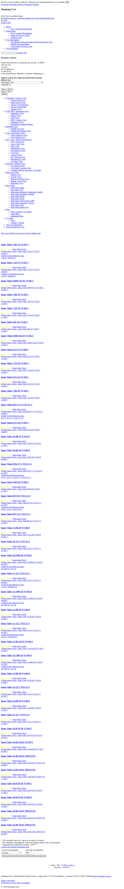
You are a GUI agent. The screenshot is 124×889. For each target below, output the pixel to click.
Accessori (9, 218)
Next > (66, 865)
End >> (72, 865)
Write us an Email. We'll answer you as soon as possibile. (15, 882)
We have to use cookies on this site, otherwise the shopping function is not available (33, 2)
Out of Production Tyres (15, 227)
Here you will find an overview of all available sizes (21, 233)
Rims (8, 210)
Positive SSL (6, 23)
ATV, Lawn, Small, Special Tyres (18, 140)
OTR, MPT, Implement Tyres (17, 111)
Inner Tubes (10, 185)
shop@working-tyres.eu (102, 876)
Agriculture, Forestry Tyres (16, 98)
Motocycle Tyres (12, 172)
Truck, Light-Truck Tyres (15, 133)
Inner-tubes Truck (19, 249)
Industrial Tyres (12, 127)
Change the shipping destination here (15, 847)
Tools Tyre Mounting (14, 225)
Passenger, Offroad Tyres (15, 164)
